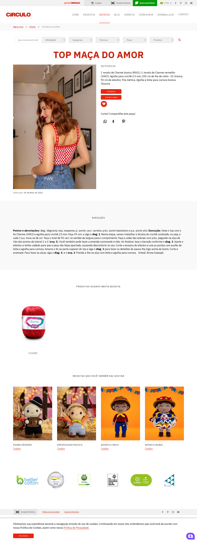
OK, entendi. (23, 536)
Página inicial (18, 27)
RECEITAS (104, 14)
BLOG (117, 14)
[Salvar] (104, 104)
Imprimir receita (111, 97)
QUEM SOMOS (146, 14)
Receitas (32, 27)
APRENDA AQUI (165, 14)
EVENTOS (129, 14)
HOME (75, 14)
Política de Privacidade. (76, 527)
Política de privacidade (50, 512)
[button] (25, 130)
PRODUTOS (89, 14)
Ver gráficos (111, 91)
